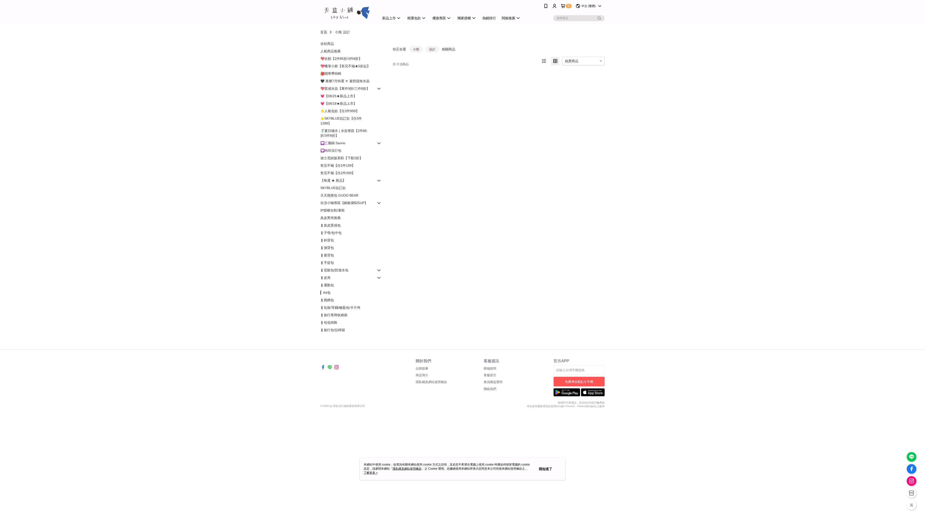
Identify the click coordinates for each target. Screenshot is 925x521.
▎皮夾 (325, 278)
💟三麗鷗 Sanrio (332, 143)
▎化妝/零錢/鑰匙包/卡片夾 (340, 307)
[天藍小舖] (347, 13)
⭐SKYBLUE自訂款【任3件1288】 (341, 121)
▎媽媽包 (327, 300)
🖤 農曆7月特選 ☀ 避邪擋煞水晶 (345, 81)
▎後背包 (327, 255)
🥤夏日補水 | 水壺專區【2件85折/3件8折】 (343, 133)
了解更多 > (371, 472)
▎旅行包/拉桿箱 (332, 330)
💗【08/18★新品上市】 (338, 103)
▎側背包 (327, 248)
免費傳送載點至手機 (579, 382)
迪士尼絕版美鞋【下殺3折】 (341, 158)
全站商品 (327, 44)
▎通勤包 (327, 285)
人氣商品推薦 (330, 51)
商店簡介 (422, 375)
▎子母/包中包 (331, 233)
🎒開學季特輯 (330, 73)
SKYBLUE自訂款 (333, 188)
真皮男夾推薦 (330, 218)
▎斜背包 (327, 240)
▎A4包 (325, 293)
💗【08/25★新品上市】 (338, 96)
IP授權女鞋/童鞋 (332, 210)
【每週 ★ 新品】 (333, 180)
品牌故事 (422, 368)
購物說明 (490, 368)
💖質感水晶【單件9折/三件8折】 (345, 88)
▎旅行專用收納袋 (333, 315)
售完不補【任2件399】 (337, 173)
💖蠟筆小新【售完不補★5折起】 (345, 66)
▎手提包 (327, 263)
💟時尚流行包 (330, 150)
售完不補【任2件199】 (337, 165)
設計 (346, 32)
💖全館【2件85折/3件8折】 (341, 59)
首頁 (323, 32)
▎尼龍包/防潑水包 (334, 270)
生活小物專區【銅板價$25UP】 (344, 203)
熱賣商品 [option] (571, 61)
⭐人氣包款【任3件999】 (339, 111)
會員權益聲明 (493, 382)
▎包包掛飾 (328, 322)
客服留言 (490, 375)
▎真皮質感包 (330, 225)
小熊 (338, 32)
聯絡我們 (490, 389)
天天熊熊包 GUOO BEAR (339, 195)
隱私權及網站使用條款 (431, 382)
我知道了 (545, 469)
